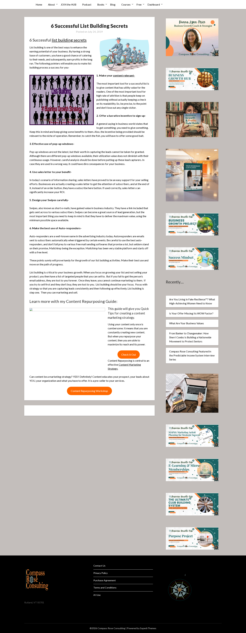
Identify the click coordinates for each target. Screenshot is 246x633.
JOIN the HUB (68, 4)
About (51, 4)
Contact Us (99, 565)
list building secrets (69, 40)
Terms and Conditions (104, 587)
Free (139, 4)
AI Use (97, 594)
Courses (126, 4)
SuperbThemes (148, 628)
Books (100, 4)
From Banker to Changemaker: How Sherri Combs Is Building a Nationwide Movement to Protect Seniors (190, 337)
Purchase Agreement (104, 580)
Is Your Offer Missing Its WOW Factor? (191, 313)
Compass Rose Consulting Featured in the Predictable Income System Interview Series (192, 355)
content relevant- (124, 75)
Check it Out (128, 354)
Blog (112, 4)
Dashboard (153, 4)
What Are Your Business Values (186, 323)
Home (39, 4)
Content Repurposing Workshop (89, 390)
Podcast (86, 4)
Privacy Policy (100, 573)
